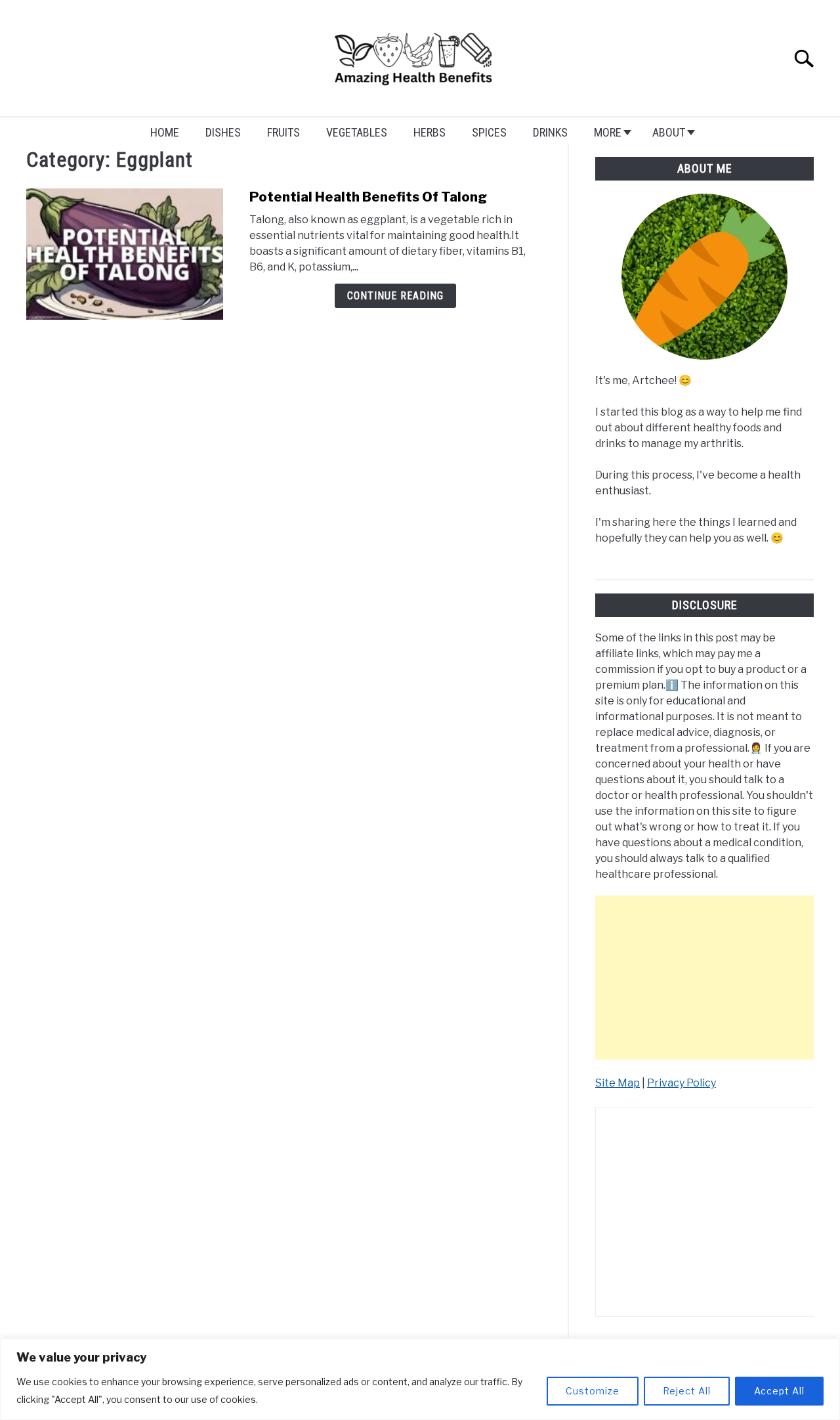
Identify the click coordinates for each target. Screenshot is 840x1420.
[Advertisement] (704, 977)
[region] (420, 1379)
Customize (593, 1390)
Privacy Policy (681, 1083)
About (668, 132)
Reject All (687, 1390)
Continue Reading (395, 296)
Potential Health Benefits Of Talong (368, 197)
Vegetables (356, 132)
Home (164, 132)
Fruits (283, 132)
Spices (489, 132)
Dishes (223, 132)
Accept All (779, 1390)
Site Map (617, 1083)
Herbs (429, 132)
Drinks (550, 132)
